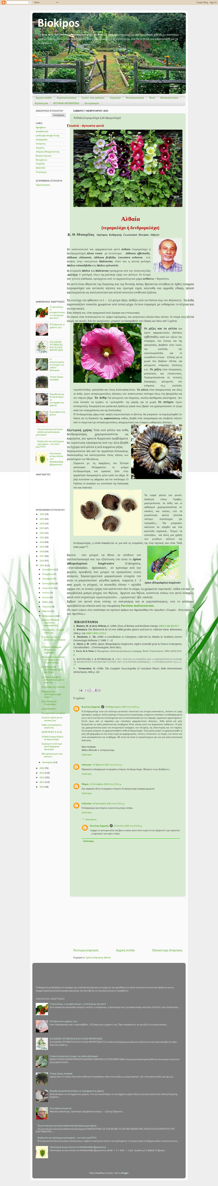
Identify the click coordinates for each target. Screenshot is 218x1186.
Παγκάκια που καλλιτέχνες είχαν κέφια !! (51, 694)
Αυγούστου (48, 588)
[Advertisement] (127, 922)
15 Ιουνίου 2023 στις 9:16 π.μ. (128, 826)
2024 (42, 524)
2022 (42, 533)
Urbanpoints (42, 140)
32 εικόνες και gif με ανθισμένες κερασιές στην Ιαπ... (53, 680)
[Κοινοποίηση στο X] (93, 690)
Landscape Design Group (47, 136)
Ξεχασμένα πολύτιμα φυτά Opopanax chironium (52, 747)
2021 (42, 538)
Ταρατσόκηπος (43, 185)
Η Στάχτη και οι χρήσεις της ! (64, 1021)
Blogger (124, 1173)
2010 (42, 787)
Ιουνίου (46, 597)
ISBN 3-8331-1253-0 (96, 633)
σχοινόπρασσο (49, 709)
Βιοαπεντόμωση (43, 156)
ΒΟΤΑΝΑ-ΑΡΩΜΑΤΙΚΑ (66, 103)
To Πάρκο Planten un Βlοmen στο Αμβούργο (51, 650)
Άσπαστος (41, 144)
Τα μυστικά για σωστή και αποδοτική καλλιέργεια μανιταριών (49, 432)
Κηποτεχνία (41, 103)
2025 (42, 519)
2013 (42, 773)
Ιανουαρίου (48, 762)
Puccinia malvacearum (137, 606)
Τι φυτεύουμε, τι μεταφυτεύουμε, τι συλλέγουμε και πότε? (57, 312)
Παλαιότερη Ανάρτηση (167, 950)
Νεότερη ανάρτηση (85, 950)
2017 (42, 556)
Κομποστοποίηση (66, 97)
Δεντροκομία (91, 103)
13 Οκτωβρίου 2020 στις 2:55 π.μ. (106, 784)
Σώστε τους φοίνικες (93, 97)
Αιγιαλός (40, 148)
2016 (42, 561)
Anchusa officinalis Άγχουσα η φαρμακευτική (50, 623)
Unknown (86, 765)
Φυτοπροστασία (135, 97)
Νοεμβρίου (47, 574)
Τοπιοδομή (41, 172)
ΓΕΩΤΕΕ (40, 164)
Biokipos (58, 24)
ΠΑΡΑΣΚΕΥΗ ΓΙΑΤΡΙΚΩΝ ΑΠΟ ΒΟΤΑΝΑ (52, 670)
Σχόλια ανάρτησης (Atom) (98, 958)
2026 (42, 514)
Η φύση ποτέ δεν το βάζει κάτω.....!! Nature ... (54, 640)
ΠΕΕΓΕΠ (40, 168)
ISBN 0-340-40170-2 (169, 625)
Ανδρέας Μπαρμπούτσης (48, 152)
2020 (42, 542)
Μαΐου (45, 602)
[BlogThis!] (89, 690)
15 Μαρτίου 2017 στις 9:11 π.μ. (107, 765)
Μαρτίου (46, 611)
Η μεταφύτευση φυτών (61, 1108)
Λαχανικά (115, 97)
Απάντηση (86, 755)
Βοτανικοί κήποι (169, 97)
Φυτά (152, 97)
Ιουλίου (46, 593)
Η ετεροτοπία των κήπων (53, 713)
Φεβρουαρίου (49, 616)
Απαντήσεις (91, 820)
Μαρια (85, 784)
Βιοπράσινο (41, 160)
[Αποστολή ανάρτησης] (80, 690)
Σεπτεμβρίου (48, 584)
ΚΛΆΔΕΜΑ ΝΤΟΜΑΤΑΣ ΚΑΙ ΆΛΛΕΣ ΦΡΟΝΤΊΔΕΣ (76, 1039)
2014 (42, 768)
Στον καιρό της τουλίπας (53, 687)
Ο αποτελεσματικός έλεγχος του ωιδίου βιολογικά (57, 365)
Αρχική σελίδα (44, 97)
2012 (42, 778)
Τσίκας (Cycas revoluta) (61, 1074)
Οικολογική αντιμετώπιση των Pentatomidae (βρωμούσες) (78, 1147)
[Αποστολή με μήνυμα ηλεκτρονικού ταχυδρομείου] (86, 690)
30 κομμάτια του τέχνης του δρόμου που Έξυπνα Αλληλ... (53, 660)
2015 (42, 565)
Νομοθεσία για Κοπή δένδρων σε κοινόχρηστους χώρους (77, 1091)
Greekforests (42, 132)
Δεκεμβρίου (48, 570)
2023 (42, 528)
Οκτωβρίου (48, 579)
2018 (42, 552)
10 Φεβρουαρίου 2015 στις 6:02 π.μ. (122, 707)
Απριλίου (47, 607)
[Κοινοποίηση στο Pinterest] (99, 690)
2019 (42, 547)
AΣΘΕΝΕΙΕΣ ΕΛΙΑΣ (52, 732)
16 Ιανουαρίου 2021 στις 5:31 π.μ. (108, 804)
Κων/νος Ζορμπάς (91, 707)
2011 (42, 782)
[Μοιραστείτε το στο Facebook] (96, 690)
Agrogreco (41, 127)
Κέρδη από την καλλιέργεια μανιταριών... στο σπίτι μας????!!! (50, 444)
